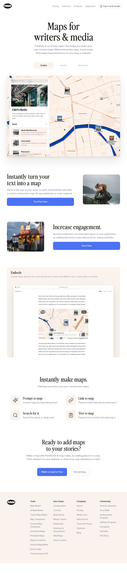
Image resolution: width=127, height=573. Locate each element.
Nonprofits (58, 523)
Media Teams (59, 519)
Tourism (57, 510)
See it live (86, 245)
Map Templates (37, 519)
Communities (59, 506)
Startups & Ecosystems (59, 529)
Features (81, 528)
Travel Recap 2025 (39, 553)
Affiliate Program (108, 522)
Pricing (55, 6)
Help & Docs (82, 519)
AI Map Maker (36, 510)
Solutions (66, 6)
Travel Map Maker (39, 515)
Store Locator (60, 540)
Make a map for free (52, 471)
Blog (79, 532)
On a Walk (105, 510)
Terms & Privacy (84, 523)
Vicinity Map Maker (39, 544)
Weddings (58, 535)
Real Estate (58, 515)
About (79, 506)
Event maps (35, 549)
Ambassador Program (106, 516)
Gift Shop (104, 535)
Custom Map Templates (36, 525)
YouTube (104, 531)
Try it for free (40, 201)
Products (78, 6)
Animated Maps (37, 531)
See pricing (80, 471)
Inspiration (90, 6)
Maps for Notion (38, 540)
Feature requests (108, 506)
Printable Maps (37, 535)
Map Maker (35, 506)
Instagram (105, 526)
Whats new (82, 515)
